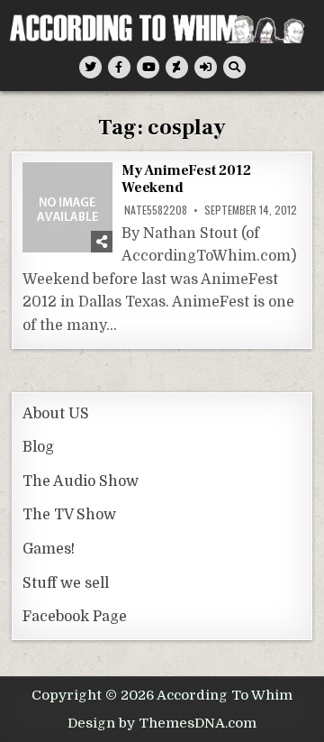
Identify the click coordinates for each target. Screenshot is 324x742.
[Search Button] (234, 67)
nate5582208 (155, 210)
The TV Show (69, 515)
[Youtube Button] (148, 67)
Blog (38, 447)
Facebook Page (74, 617)
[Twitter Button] (90, 67)
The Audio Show (80, 481)
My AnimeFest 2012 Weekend (186, 179)
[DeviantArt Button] (177, 67)
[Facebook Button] (119, 67)
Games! (48, 549)
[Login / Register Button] (205, 67)
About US (55, 414)
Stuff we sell (65, 583)
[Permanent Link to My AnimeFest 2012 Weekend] (67, 207)
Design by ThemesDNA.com (162, 723)
